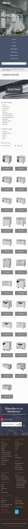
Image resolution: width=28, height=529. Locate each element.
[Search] (26, 64)
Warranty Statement (18, 467)
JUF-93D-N (7, 375)
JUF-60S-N (21, 210)
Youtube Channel (5, 512)
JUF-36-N (7, 168)
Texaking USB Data (4, 492)
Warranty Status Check (19, 463)
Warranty (14, 45)
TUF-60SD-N (7, 334)
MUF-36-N (21, 230)
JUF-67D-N (7, 396)
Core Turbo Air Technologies (21, 482)
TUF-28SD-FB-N (7, 355)
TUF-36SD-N (7, 313)
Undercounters (21, 69)
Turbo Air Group (4, 500)
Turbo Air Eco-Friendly (20, 487)
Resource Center (14, 55)
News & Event (4, 509)
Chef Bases (4, 112)
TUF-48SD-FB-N (21, 355)
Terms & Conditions (23, 523)
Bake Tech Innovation (5, 506)
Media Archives (4, 488)
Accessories (4, 124)
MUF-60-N (21, 251)
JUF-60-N (7, 210)
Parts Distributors (18, 457)
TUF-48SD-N (21, 313)
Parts (14, 42)
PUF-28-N (7, 272)
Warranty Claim (18, 465)
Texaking (2, 502)
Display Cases (5, 119)
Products (14, 39)
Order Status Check (6, 495)
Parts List (16, 455)
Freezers (4, 70)
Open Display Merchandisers (8, 117)
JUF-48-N (7, 189)
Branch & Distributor (4, 476)
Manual (2, 486)
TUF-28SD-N (21, 293)
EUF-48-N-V (21, 334)
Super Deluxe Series (6, 133)
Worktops (4, 110)
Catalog (2, 484)
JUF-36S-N (21, 168)
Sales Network (14, 49)
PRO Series (4, 131)
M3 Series (17, 446)
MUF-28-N (7, 230)
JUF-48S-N (21, 189)
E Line (3, 138)
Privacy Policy (15, 523)
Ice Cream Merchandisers (7, 115)
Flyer (2, 490)
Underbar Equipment (5, 460)
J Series (4, 136)
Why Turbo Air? (14, 58)
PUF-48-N (21, 272)
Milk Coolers (4, 122)
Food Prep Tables (5, 106)
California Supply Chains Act (6, 523)
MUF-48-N (7, 251)
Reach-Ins (4, 105)
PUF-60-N (7, 293)
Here (24, 506)
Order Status (14, 52)
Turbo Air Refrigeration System (6, 504)
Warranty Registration (19, 469)
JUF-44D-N (21, 375)
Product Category (13, 69)
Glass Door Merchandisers (7, 113)
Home (3, 69)
